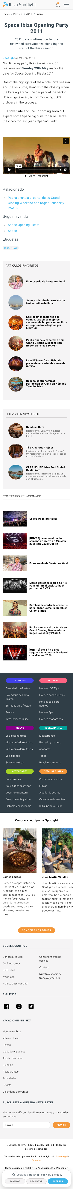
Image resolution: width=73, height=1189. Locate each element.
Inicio (6, 14)
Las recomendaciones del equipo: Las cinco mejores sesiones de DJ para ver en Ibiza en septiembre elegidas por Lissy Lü (46, 322)
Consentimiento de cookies (50, 958)
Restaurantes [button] (53, 728)
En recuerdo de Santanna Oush (46, 281)
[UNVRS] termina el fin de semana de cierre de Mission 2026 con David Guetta (47, 541)
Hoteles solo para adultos (49, 703)
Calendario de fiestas (18, 688)
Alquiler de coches (49, 792)
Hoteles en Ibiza (12, 1031)
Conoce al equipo (13, 956)
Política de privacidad (15, 983)
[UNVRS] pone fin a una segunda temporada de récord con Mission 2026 (48, 652)
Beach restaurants (50, 762)
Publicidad (9, 970)
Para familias (13, 779)
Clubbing (8, 1064)
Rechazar (36, 1181)
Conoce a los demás (36, 930)
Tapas (42, 755)
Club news (11, 248)
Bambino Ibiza (35, 427)
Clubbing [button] (20, 680)
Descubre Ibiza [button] (53, 771)
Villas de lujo (13, 755)
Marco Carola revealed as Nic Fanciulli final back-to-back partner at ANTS (48, 585)
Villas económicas (16, 735)
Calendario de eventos (52, 799)
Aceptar (58, 1181)
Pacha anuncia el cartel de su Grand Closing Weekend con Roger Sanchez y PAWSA (36, 203)
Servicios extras (15, 762)
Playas (43, 785)
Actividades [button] (20, 771)
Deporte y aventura (17, 792)
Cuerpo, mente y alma (18, 799)
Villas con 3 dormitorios (19, 742)
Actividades (9, 1078)
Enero (39, 14)
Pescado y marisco (50, 742)
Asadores (44, 749)
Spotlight (9, 57)
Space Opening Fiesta (23, 225)
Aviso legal (9, 976)
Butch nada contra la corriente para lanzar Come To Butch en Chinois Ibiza (48, 608)
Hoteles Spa (46, 712)
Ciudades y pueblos (50, 779)
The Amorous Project (39, 447)
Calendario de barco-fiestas (18, 697)
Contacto (44, 967)
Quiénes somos (11, 963)
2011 (29, 14)
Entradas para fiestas (18, 705)
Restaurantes (11, 1071)
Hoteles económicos (51, 718)
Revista (17, 14)
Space (12, 231)
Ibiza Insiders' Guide (17, 718)
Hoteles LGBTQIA (49, 688)
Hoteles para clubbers (52, 695)
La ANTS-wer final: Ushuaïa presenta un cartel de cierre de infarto (46, 363)
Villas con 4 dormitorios (19, 749)
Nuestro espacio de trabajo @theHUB (50, 976)
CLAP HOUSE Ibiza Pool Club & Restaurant (45, 469)
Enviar (61, 1125)
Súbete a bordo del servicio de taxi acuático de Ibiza (45, 302)
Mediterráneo (47, 735)
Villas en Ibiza (11, 1038)
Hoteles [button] (53, 680)
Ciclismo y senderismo (18, 805)
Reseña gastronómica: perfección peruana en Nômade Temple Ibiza (46, 383)
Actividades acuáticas (18, 785)
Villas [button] (20, 728)
